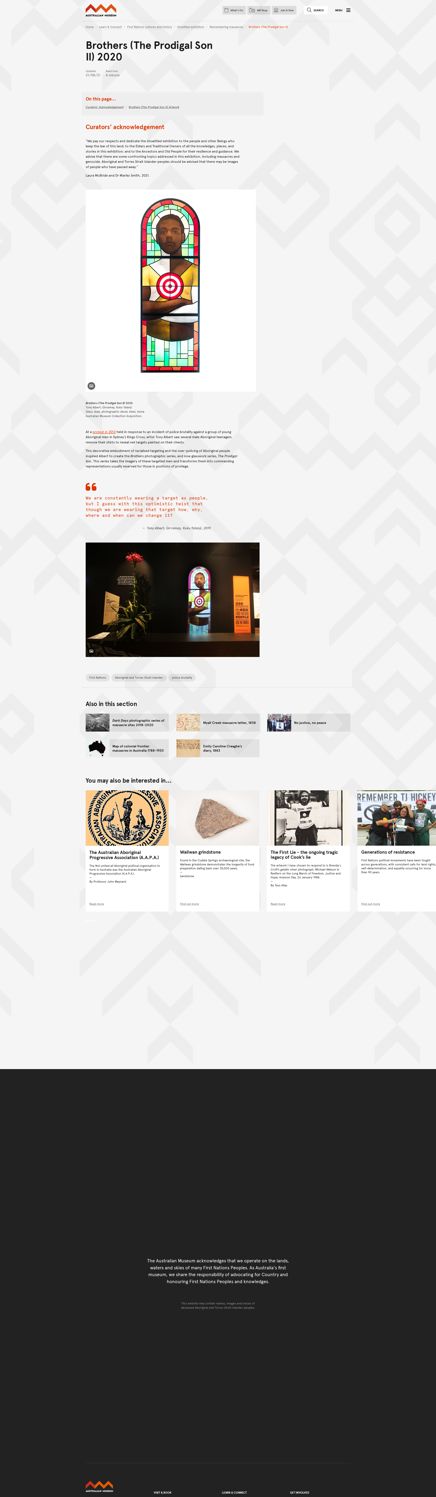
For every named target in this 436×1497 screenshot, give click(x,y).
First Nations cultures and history (149, 27)
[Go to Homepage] (116, 1486)
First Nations (97, 677)
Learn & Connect (110, 27)
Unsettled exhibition (190, 27)
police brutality (182, 677)
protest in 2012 (104, 431)
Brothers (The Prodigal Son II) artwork (154, 107)
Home (90, 27)
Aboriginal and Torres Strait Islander (139, 677)
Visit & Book (163, 1492)
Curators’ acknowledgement (105, 107)
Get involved (299, 1492)
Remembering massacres (226, 27)
